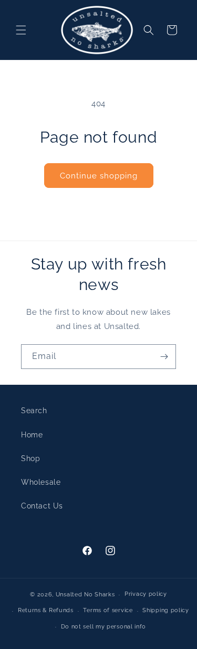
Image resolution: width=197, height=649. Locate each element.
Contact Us (42, 506)
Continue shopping (99, 176)
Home (32, 435)
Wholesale (40, 482)
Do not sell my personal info (104, 626)
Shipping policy (165, 610)
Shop (30, 458)
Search (34, 410)
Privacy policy (146, 594)
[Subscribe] (163, 356)
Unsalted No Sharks (85, 594)
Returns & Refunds (46, 610)
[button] (21, 30)
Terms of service (107, 610)
